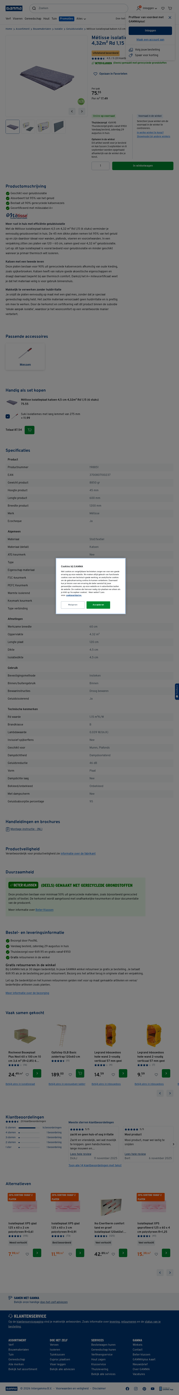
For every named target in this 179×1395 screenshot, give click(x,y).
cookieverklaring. (74, 595)
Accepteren (98, 605)
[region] (91, 586)
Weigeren (73, 605)
